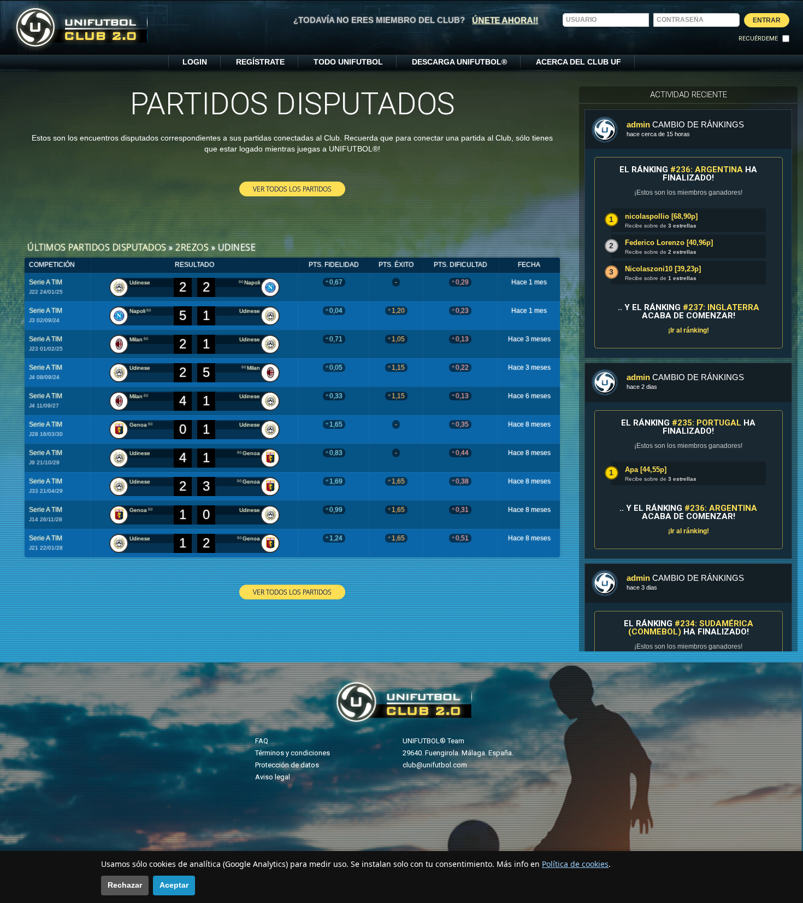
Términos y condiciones (292, 753)
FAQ (261, 741)
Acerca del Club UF (578, 61)
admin (638, 124)
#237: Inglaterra (721, 307)
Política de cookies (575, 864)
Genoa (138, 425)
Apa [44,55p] (645, 469)
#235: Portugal (706, 423)
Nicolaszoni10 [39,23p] (663, 269)
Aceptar (174, 885)
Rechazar (125, 885)
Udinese (139, 282)
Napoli (252, 282)
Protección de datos (287, 765)
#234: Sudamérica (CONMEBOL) (690, 628)
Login (194, 61)
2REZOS (192, 247)
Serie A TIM (45, 282)
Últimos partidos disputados (97, 247)
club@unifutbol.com (435, 765)
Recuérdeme (758, 38)
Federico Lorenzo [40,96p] (669, 242)
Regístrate (260, 61)
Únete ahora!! (505, 20)
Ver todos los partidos (292, 188)
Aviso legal (272, 777)
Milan (136, 339)
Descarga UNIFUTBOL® (459, 61)
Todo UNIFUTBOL (348, 61)
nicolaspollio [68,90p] (661, 216)
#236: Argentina (706, 169)
